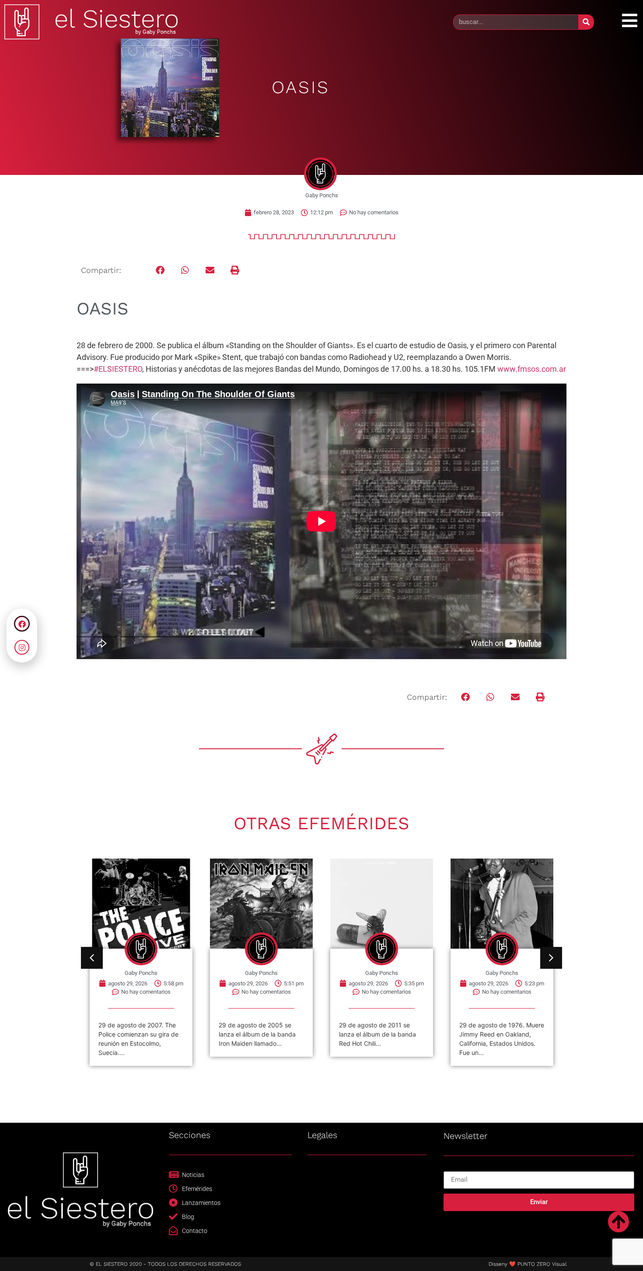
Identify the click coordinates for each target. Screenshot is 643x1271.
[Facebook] (21, 623)
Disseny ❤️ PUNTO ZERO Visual (527, 1264)
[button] (160, 270)
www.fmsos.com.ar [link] (531, 369)
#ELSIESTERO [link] (118, 369)
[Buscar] (586, 22)
